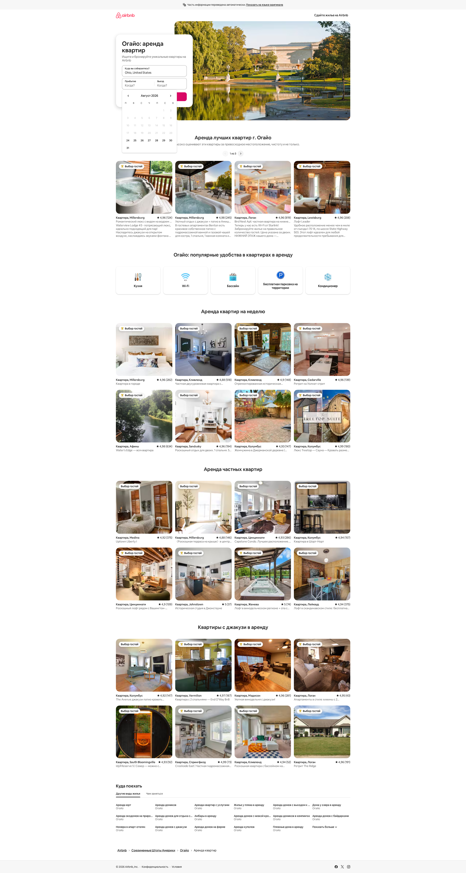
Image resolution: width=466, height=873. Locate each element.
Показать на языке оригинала (264, 4)
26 (142, 140)
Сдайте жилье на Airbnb (331, 15)
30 (170, 140)
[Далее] (241, 154)
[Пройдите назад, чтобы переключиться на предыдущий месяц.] (128, 96)
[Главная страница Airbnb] (125, 15)
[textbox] (138, 85)
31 (128, 148)
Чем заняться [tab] (154, 793)
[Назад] (225, 154)
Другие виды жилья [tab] (128, 793)
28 (156, 140)
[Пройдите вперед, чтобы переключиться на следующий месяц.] (170, 96)
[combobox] (154, 72)
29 (163, 140)
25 (134, 140)
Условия (177, 866)
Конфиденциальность (155, 866)
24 (127, 140)
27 (149, 140)
